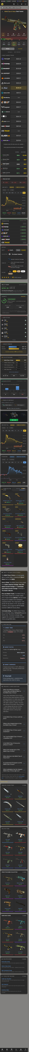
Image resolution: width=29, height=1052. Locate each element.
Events (4, 189)
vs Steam (11, 427)
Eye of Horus (17, 7)
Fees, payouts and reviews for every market (13, 147)
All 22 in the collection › (14, 372)
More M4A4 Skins (6, 915)
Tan (19, 271)
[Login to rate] (2, 277)
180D (12, 192)
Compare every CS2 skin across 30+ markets (13, 144)
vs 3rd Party (12, 459)
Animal (10, 273)
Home (4, 7)
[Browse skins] (14, 4)
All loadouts (22, 489)
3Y (18, 192)
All (23, 192)
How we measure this (21, 311)
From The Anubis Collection (9, 872)
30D (7, 192)
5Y (21, 192)
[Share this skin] (2, 11)
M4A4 (12, 7)
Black (10, 271)
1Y (15, 192)
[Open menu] (25, 4)
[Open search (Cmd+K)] (17, 4)
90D (9, 192)
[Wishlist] (21, 4)
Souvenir (20, 48)
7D (3, 192)
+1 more (14, 339)
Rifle (8, 7)
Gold (15, 271)
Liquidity (13, 296)
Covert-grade (20, 575)
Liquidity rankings (5, 312)
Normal (7, 48)
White (23, 271)
